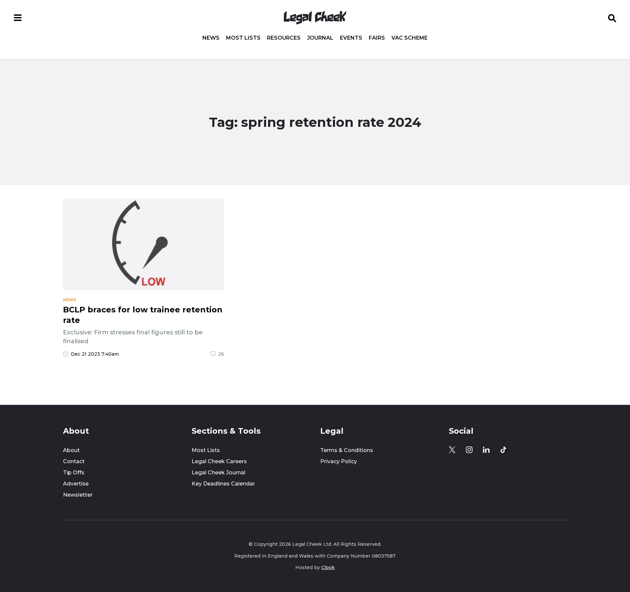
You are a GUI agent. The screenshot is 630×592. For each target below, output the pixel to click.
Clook (328, 567)
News (211, 38)
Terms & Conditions (346, 450)
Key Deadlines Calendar (223, 484)
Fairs (377, 38)
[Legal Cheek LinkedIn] (486, 449)
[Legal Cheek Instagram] (469, 449)
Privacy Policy (338, 461)
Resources (284, 38)
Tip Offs (73, 472)
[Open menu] (17, 17)
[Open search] (612, 17)
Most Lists (243, 38)
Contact (74, 461)
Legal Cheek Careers (219, 461)
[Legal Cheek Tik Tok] (503, 449)
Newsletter (78, 495)
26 (221, 354)
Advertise (76, 484)
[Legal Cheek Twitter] (452, 449)
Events (351, 38)
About (71, 450)
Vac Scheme (409, 38)
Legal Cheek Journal (218, 472)
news (69, 300)
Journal (320, 38)
